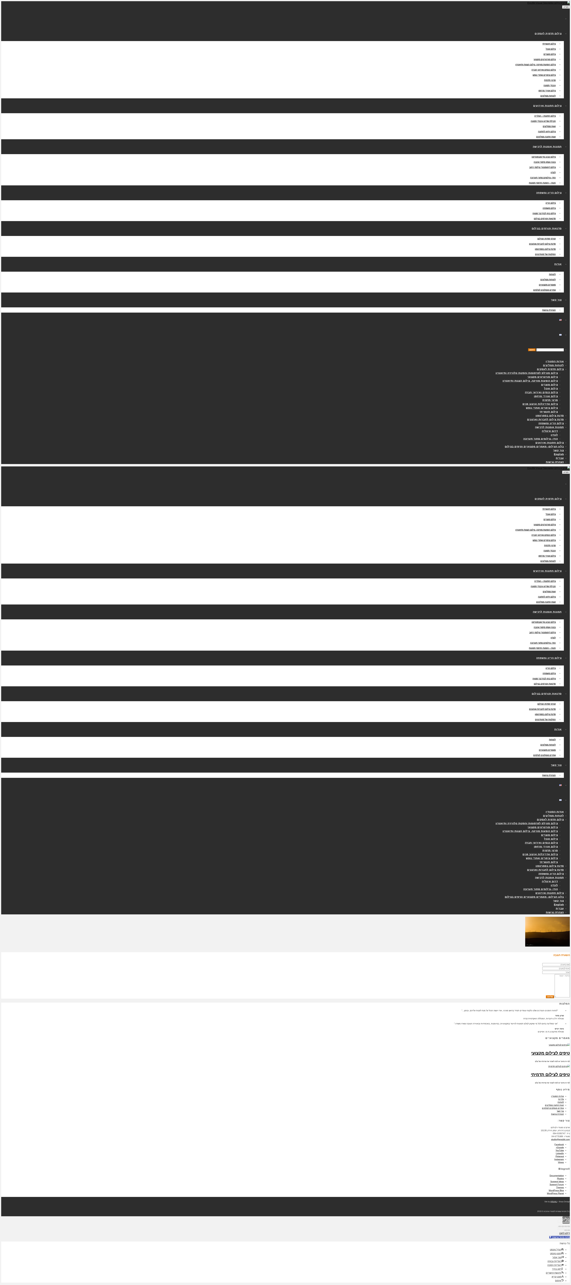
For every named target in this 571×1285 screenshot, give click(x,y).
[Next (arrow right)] (565, 1230)
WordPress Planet (555, 1193)
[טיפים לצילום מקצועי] (559, 1045)
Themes (560, 1187)
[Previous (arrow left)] (568, 1230)
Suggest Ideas (557, 1181)
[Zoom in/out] (560, 1226)
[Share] (565, 1226)
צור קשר (560, 1111)
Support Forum (557, 1184)
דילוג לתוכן (564, 1233)
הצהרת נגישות (557, 1114)
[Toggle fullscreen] (562, 1226)
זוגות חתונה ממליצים (554, 1105)
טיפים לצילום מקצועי (550, 1053)
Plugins (560, 1178)
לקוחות (561, 1102)
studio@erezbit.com (560, 1139)
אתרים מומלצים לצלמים (553, 1108)
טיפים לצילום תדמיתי (550, 1074)
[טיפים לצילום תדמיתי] (559, 1066)
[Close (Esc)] (568, 1226)
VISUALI (553, 1202)
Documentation (557, 1175)
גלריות (561, 1099)
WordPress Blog (556, 1190)
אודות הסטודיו (557, 1096)
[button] (559, 1237)
